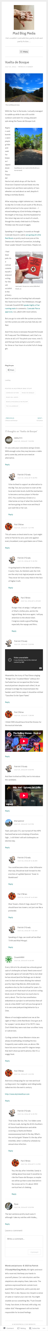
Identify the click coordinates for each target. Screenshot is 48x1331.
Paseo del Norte (12, 397)
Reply (7, 464)
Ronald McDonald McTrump (17, 401)
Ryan (16, 1204)
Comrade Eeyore (12, 392)
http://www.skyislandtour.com (17, 1094)
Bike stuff (27, 388)
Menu (25, 51)
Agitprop (18, 388)
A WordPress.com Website (24, 1324)
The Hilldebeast (12, 406)
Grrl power (40, 419)
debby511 (18, 438)
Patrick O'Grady (25, 67)
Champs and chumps (11, 419)
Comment (34, 1252)
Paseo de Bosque (28, 392)
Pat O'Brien (19, 524)
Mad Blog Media (24, 33)
